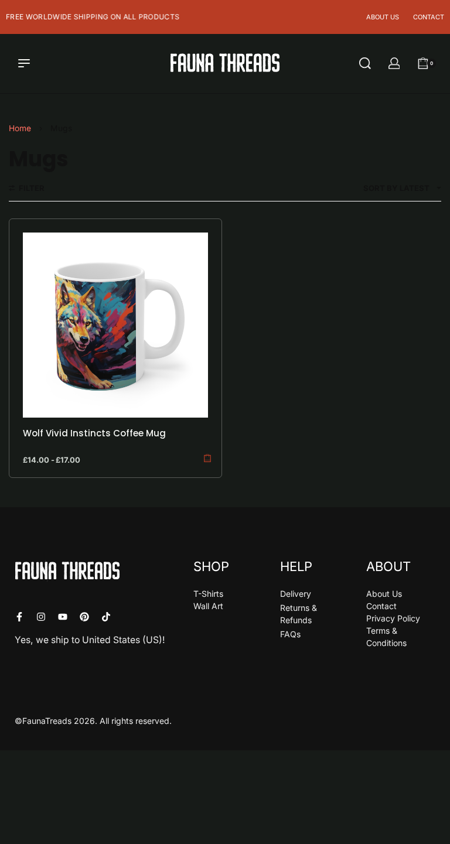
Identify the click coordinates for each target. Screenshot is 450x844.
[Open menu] (24, 63)
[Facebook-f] (19, 616)
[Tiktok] (106, 616)
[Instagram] (41, 616)
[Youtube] (62, 616)
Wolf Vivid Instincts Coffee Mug (94, 433)
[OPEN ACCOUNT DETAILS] (394, 63)
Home (20, 128)
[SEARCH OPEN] (365, 63)
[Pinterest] (84, 616)
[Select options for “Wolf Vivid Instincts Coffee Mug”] (207, 458)
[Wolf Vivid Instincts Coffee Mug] (115, 325)
